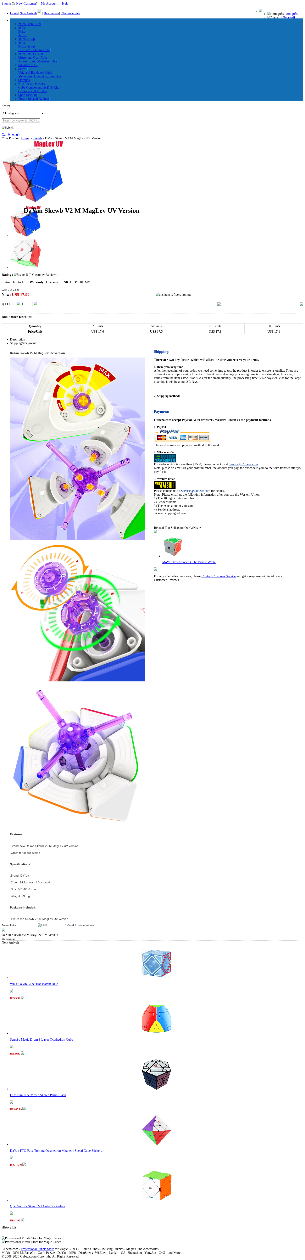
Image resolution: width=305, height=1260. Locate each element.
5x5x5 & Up (26, 46)
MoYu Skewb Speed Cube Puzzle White (189, 562)
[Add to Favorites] (301, 304)
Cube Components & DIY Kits (38, 87)
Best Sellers (51, 13)
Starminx (24, 80)
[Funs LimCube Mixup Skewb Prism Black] (156, 1089)
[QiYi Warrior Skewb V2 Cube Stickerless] (156, 1200)
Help (65, 3)
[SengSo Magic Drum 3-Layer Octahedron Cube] (156, 1033)
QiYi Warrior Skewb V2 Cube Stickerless (37, 1206)
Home (14, 13)
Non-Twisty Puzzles (31, 83)
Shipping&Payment (23, 343)
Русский (289, 17)
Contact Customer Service (218, 576)
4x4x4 (22, 42)
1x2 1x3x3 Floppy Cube (34, 50)
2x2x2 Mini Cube (29, 24)
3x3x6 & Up (26, 39)
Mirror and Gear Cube (33, 57)
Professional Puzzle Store (37, 1249)
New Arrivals (28, 13)
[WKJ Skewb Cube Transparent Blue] (156, 977)
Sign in (7, 3)
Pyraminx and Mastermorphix (37, 61)
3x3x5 (22, 35)
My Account (49, 3)
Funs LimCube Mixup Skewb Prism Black (38, 1095)
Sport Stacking (28, 95)
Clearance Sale (70, 13)
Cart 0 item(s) (11, 134)
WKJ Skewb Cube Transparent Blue (34, 984)
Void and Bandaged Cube (35, 72)
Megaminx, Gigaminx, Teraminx (39, 76)
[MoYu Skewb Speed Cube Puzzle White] (172, 556)
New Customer (26, 3)
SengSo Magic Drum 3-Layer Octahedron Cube (41, 1039)
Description (17, 339)
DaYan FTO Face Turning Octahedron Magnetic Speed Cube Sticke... (56, 1150)
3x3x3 (22, 27)
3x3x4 (22, 31)
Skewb (22, 69)
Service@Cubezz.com (243, 464)
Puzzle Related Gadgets (33, 98)
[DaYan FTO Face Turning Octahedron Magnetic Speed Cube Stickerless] (156, 1144)
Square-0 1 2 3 (28, 65)
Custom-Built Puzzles (32, 91)
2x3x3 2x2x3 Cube (31, 54)
